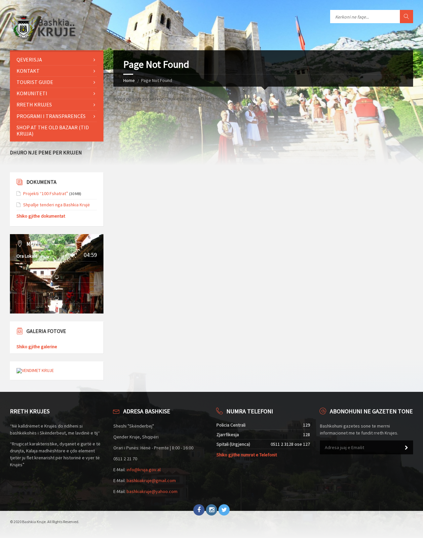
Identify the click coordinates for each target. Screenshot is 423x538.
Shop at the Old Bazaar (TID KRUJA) (53, 130)
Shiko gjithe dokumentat (41, 216)
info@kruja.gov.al (144, 470)
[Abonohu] (406, 448)
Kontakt (28, 70)
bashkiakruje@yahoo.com (152, 491)
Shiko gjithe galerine (37, 347)
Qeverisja (29, 59)
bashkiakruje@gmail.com (151, 480)
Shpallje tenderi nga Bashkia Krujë (56, 205)
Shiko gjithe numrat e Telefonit (246, 455)
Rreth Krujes (34, 104)
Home (129, 80)
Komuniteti (32, 93)
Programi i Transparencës (51, 116)
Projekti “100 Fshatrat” (45, 193)
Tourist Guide (35, 82)
